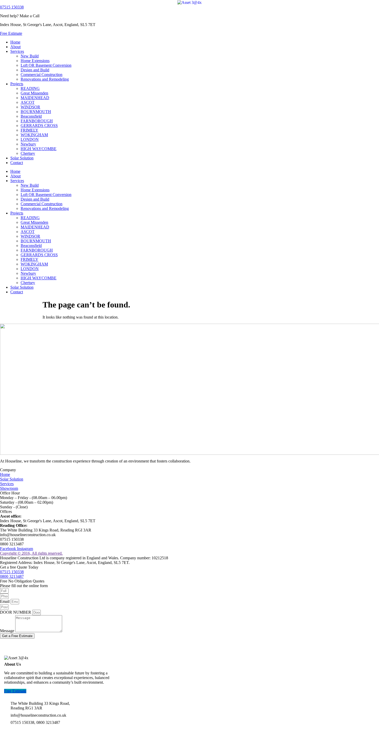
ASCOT (28, 102)
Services (17, 51)
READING (30, 88)
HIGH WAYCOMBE (38, 149)
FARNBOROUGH (37, 121)
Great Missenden (34, 93)
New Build (30, 56)
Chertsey (28, 153)
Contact (16, 162)
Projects (16, 84)
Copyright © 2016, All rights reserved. (31, 553)
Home (15, 42)
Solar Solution (22, 158)
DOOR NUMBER (16, 612)
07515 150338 (12, 7)
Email (5, 601)
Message (7, 631)
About (15, 47)
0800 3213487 (12, 576)
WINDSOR (30, 107)
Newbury (28, 144)
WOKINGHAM (34, 135)
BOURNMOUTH (36, 111)
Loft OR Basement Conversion (46, 65)
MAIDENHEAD (35, 98)
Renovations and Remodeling (45, 79)
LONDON (30, 139)
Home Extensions (35, 60)
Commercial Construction (41, 74)
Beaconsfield (31, 116)
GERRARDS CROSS (39, 125)
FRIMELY (29, 130)
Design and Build (35, 70)
